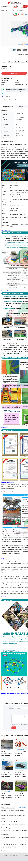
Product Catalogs (22, 807)
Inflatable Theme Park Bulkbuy (9, 847)
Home (2, 10)
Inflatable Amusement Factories (10, 841)
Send (14, 727)
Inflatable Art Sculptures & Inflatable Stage (8, 810)
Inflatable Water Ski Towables (8, 815)
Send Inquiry (14, 73)
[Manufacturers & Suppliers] (14, 2)
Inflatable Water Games (20, 815)
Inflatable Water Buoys (20, 813)
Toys (6, 10)
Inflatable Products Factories (9, 837)
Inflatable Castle (6, 830)
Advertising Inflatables (19, 810)
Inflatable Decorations (6, 813)
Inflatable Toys (11, 10)
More (2, 850)
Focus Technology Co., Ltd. (18, 855)
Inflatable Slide (16, 830)
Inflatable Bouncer (19, 10)
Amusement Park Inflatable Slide (10, 844)
